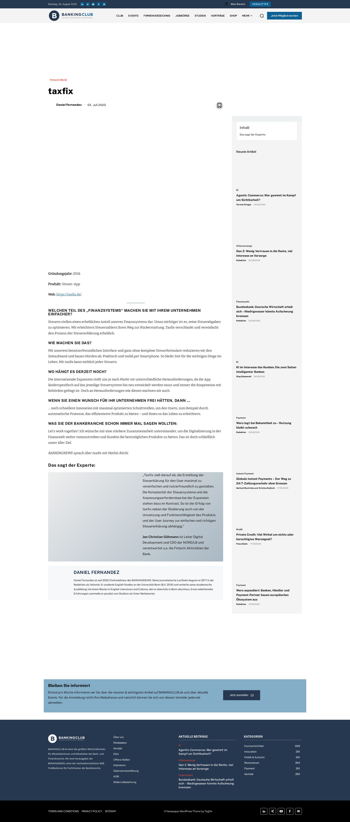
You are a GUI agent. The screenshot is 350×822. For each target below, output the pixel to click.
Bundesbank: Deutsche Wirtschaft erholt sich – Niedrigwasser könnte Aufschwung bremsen (264, 311)
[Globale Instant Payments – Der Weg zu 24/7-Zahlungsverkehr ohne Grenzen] (267, 455)
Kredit (239, 529)
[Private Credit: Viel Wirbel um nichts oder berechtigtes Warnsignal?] (267, 510)
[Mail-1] (104, 4)
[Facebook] (98, 4)
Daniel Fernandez (69, 104)
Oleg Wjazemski (243, 376)
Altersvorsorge (244, 246)
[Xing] (88, 4)
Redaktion (241, 260)
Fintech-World (58, 80)
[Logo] (71, 15)
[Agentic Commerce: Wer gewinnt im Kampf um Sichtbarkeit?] (267, 171)
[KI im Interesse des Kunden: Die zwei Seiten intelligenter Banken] (267, 343)
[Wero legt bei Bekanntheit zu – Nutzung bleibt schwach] (267, 399)
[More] (156, 258)
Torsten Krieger (243, 204)
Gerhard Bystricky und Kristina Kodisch (255, 488)
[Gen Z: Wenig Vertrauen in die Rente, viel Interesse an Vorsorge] (267, 227)
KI (237, 190)
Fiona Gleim (242, 544)
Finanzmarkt (242, 302)
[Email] (114, 258)
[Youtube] (93, 4)
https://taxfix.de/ (69, 294)
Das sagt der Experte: (253, 134)
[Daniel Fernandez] (51, 104)
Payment (241, 418)
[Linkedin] (82, 4)
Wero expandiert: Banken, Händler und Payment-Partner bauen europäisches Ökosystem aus (262, 595)
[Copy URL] (148, 258)
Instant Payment (245, 474)
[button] (261, 15)
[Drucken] (139, 258)
